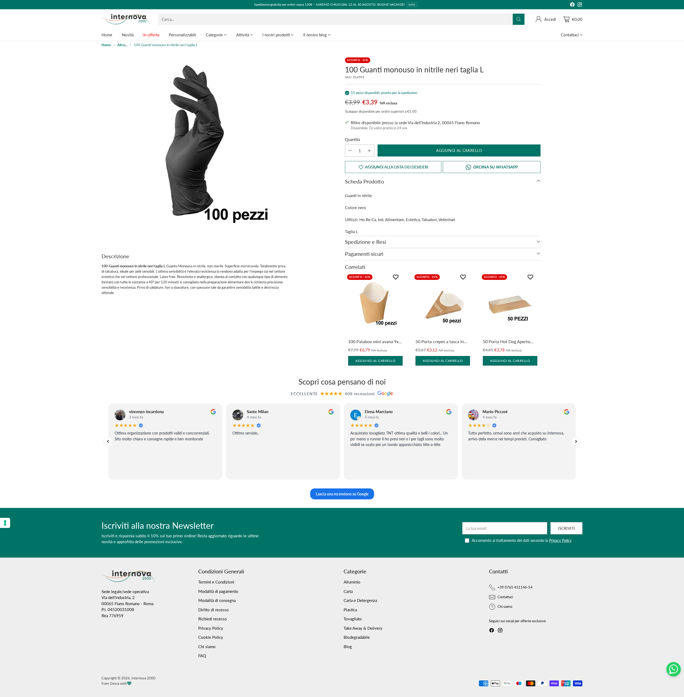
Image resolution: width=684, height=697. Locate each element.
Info (412, 4)
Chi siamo (207, 646)
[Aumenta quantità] (369, 150)
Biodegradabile (357, 637)
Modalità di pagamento (218, 591)
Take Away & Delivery (363, 628)
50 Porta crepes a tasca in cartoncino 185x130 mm (439, 342)
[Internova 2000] (126, 19)
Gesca (114, 683)
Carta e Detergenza (360, 600)
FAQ (202, 655)
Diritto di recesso (213, 609)
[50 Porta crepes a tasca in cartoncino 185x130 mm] (442, 304)
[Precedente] (107, 441)
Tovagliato (353, 618)
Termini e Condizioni (216, 581)
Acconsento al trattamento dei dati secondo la (522, 540)
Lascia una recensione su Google (342, 494)
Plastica (350, 609)
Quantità (352, 139)
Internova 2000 (143, 678)
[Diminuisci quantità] (350, 150)
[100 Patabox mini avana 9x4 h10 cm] (375, 304)
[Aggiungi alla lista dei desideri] (396, 278)
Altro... (122, 45)
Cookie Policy (210, 637)
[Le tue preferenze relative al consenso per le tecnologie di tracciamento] (5, 523)
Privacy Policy (560, 540)
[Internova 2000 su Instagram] (579, 5)
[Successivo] (576, 441)
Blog (348, 646)
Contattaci (505, 597)
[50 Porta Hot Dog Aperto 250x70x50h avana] (510, 304)
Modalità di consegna (217, 600)
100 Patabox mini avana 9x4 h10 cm (374, 342)
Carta (348, 591)
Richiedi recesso (212, 618)
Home (106, 45)
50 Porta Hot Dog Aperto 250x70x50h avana (506, 342)
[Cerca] (518, 19)
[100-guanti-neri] (195, 150)
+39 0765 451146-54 (515, 587)
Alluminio (352, 581)
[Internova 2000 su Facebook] (572, 5)
